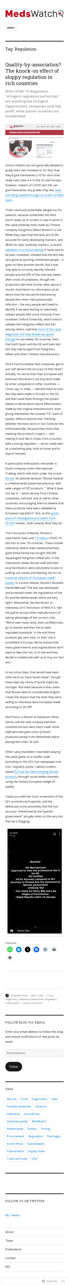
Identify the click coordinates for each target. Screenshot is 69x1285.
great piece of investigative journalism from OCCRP (31, 518)
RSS (7, 1267)
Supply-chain (36, 1151)
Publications (13, 1249)
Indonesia (24, 999)
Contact (10, 1258)
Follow (13, 1067)
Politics (32, 1129)
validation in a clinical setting (24, 250)
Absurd (11, 1099)
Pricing (45, 1129)
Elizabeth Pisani (19, 995)
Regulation (51, 999)
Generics (41, 1106)
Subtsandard (15, 1151)
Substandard (12, 1003)
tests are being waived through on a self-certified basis (34, 195)
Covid (50, 995)
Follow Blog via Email (25, 1022)
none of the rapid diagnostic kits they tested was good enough (33, 334)
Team (9, 1241)
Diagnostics (11, 999)
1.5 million (41, 538)
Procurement (15, 1136)
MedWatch (39, 1121)
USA (34, 1159)
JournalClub (32, 1114)
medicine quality (17, 1121)
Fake (54, 1099)
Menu (11, 27)
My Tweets (12, 1215)
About (9, 1232)
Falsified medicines (19, 1106)
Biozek (9, 478)
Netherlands (37, 999)
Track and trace (17, 1159)
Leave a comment (32, 1003)
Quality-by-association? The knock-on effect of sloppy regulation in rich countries (33, 73)
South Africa (15, 1144)
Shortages (54, 1136)
